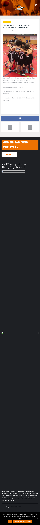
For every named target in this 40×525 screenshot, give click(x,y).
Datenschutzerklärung (22, 521)
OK (10, 521)
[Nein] (37, 518)
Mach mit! (9, 154)
